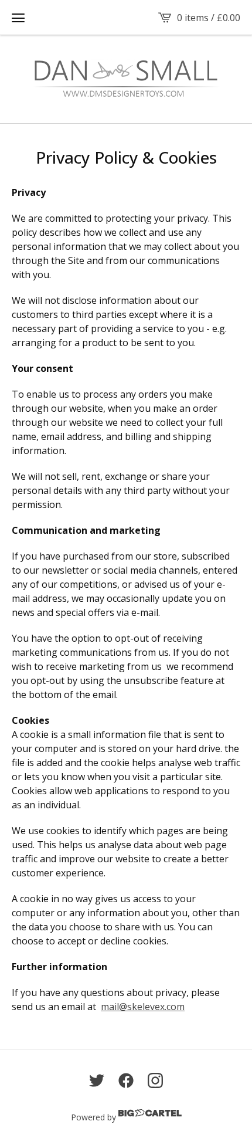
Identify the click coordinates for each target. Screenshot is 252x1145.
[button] (18, 17)
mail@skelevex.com (143, 1006)
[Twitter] (96, 1080)
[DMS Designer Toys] (126, 79)
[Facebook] (126, 1080)
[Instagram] (155, 1080)
